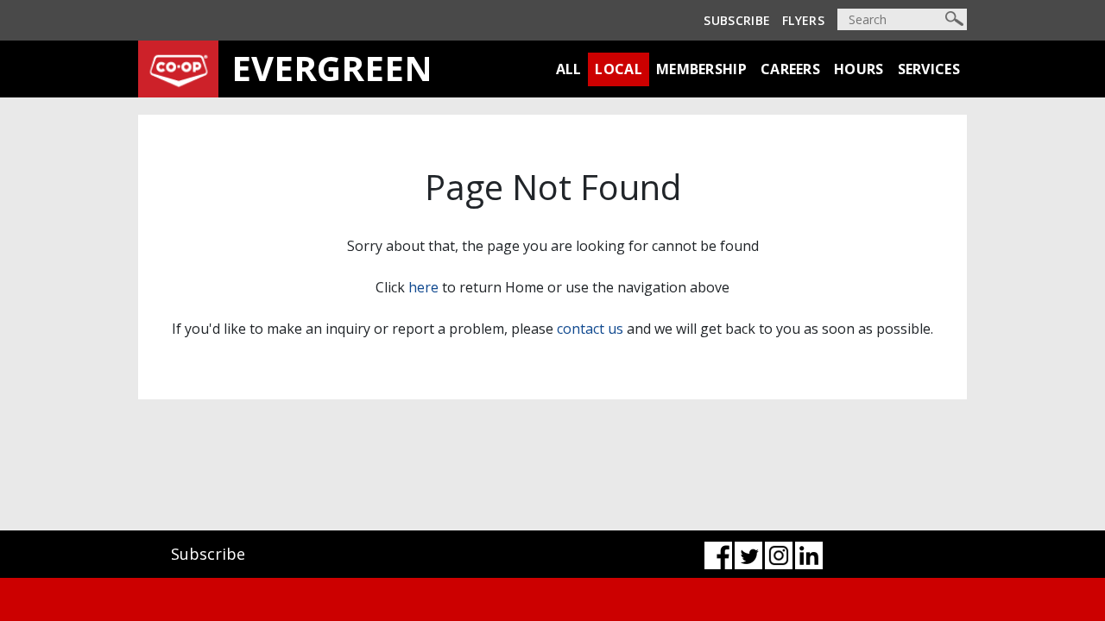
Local (618, 69)
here (423, 287)
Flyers (803, 20)
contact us (590, 328)
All (569, 69)
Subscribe (737, 20)
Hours (859, 69)
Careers (790, 69)
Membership (701, 69)
